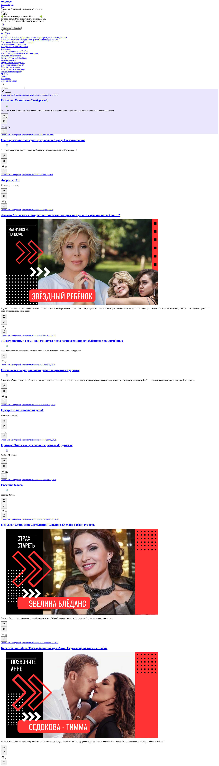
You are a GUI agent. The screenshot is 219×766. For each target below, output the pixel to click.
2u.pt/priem (5, 33)
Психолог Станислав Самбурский (24, 100)
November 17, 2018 (50, 95)
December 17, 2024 (50, 643)
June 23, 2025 (48, 135)
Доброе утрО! (10, 180)
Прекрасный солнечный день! (22, 410)
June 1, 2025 (47, 174)
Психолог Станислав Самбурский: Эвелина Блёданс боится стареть (48, 524)
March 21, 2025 (48, 404)
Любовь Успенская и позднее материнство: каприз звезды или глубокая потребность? (60, 215)
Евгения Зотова (12, 485)
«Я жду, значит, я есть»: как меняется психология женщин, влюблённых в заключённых (62, 340)
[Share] (4, 131)
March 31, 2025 (48, 335)
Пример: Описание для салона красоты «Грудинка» (36, 445)
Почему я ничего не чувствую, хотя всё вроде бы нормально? (43, 140)
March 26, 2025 (48, 365)
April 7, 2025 (47, 210)
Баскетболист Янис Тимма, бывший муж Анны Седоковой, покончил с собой (54, 648)
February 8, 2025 (49, 440)
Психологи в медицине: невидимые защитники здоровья (40, 370)
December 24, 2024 (50, 519)
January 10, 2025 (49, 480)
